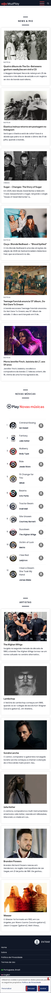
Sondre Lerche (11, 753)
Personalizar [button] (7, 988)
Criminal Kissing (27, 422)
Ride (21, 461)
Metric (22, 547)
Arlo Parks (24, 495)
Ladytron (23, 560)
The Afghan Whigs (27, 534)
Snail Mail (23, 508)
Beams (23, 490)
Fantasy (23, 435)
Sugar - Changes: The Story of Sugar (23, 186)
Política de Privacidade (11, 957)
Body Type (24, 453)
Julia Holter (24, 441)
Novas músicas (28, 406)
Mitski (21, 483)
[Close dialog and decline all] (49, 978)
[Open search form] (48, 3)
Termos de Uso (8, 962)
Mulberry (23, 448)
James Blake (25, 580)
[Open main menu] (42, 3)
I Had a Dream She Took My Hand (26, 571)
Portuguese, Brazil (11, 969)
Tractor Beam (26, 503)
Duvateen (24, 529)
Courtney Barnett (27, 521)
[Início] (10, 3)
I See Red (24, 555)
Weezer (8, 915)
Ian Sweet (23, 428)
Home (4, 947)
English (6, 974)
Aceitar (43, 988)
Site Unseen (25, 516)
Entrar (45, 942)
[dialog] (25, 985)
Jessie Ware (24, 466)
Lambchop (9, 698)
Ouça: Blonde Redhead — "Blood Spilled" (25, 244)
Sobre (4, 952)
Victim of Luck (26, 542)
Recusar (31, 988)
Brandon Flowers (12, 861)
